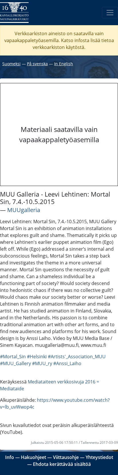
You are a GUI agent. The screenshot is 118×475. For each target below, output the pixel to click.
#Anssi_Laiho (67, 363)
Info (9, 457)
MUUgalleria (23, 210)
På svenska (37, 63)
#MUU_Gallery (15, 363)
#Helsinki (37, 356)
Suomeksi (11, 63)
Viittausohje (66, 457)
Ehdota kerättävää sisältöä (62, 464)
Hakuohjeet (33, 457)
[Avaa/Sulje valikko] (110, 12)
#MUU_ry (42, 363)
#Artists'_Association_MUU (77, 356)
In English (63, 63)
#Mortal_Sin (13, 356)
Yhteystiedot (99, 457)
